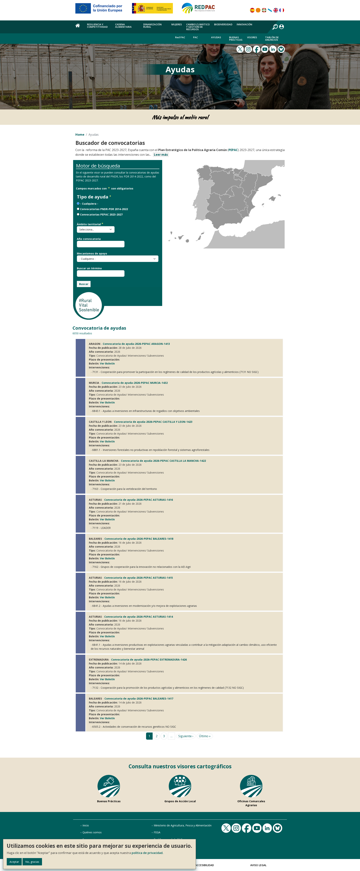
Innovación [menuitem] (244, 24)
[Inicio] (200, 10)
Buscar (83, 284)
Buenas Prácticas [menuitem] (235, 38)
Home (79, 134)
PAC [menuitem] (195, 37)
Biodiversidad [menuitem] (223, 24)
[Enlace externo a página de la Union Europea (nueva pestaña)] (101, 10)
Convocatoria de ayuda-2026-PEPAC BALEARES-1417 (138, 698)
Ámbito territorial (89, 224)
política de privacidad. (147, 853)
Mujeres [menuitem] (176, 24)
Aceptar (14, 862)
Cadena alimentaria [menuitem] (123, 25)
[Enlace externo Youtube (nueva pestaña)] (265, 49)
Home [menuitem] (79, 27)
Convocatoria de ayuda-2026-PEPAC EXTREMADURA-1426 (149, 659)
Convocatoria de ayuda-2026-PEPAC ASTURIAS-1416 (138, 499)
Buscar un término (89, 268)
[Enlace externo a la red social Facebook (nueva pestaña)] (257, 49)
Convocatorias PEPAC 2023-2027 (101, 214)
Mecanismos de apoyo (92, 253)
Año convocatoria (89, 239)
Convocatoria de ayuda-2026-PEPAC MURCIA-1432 (135, 383)
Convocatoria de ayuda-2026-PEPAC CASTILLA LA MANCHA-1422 (163, 460)
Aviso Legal (258, 865)
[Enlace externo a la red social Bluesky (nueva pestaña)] (282, 49)
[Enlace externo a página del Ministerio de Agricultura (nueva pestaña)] (153, 10)
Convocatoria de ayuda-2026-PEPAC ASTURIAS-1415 (138, 577)
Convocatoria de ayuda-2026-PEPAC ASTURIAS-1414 (138, 616)
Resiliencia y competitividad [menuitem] (97, 25)
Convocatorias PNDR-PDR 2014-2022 (104, 209)
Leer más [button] (161, 155)
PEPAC (233, 150)
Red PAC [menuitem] (180, 37)
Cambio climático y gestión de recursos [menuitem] (198, 27)
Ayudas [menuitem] (216, 37)
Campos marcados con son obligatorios (104, 188)
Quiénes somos (92, 832)
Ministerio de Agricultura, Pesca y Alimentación (183, 825)
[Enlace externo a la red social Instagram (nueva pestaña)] (249, 49)
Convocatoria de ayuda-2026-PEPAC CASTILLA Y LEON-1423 (153, 422)
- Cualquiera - (89, 203)
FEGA (157, 832)
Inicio (85, 825)
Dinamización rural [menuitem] (152, 25)
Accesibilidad (204, 865)
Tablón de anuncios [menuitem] (272, 38)
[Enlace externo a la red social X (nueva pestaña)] (240, 49)
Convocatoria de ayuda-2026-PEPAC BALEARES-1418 (138, 538)
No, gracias (32, 862)
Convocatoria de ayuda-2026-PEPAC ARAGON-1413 (136, 344)
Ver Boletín (107, 363)
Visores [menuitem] (252, 37)
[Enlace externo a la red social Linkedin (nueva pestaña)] (273, 49)
